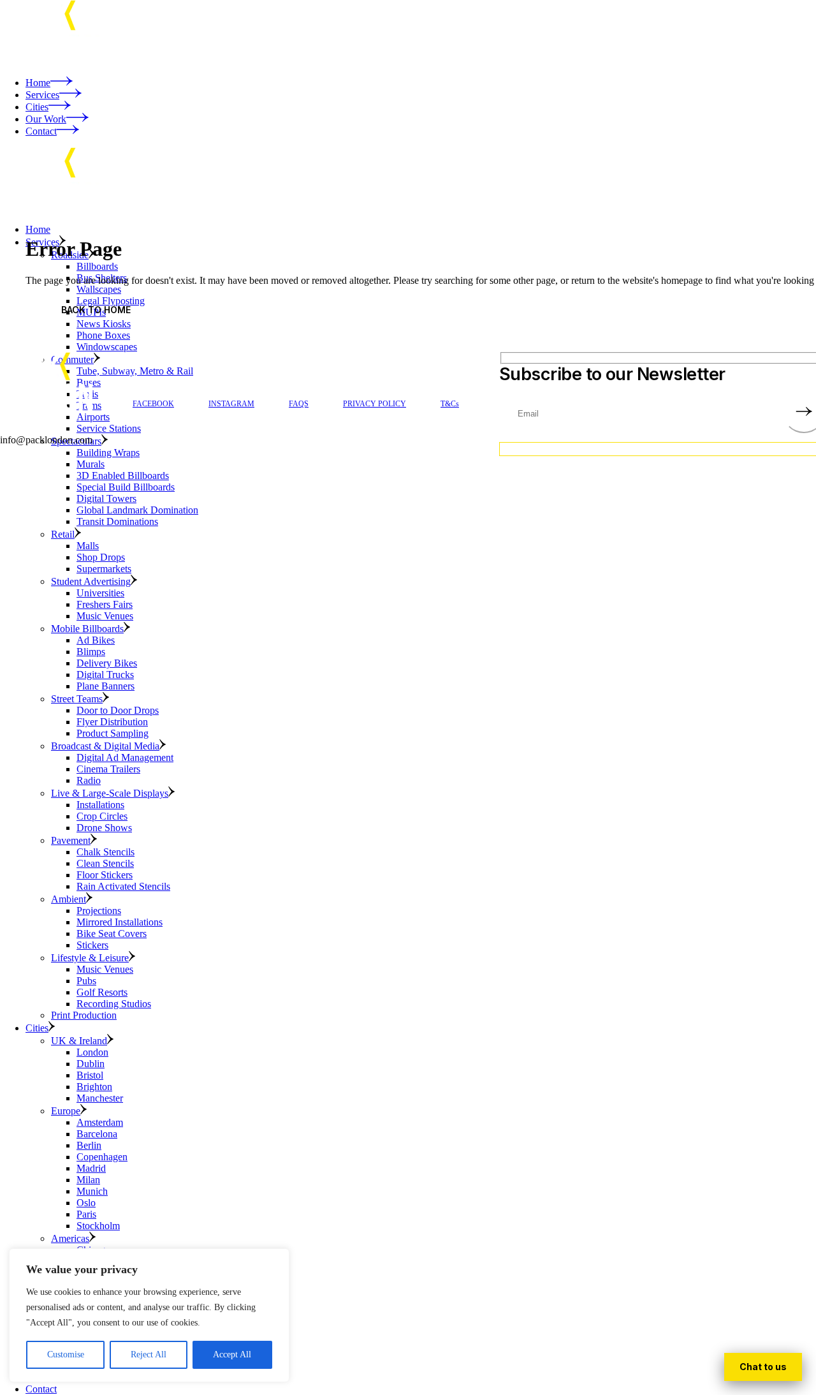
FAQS (299, 403)
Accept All (232, 1354)
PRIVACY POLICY (374, 403)
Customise (65, 1354)
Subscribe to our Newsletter (612, 374)
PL (763, 1367)
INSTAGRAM (231, 403)
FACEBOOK (153, 403)
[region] (149, 1315)
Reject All (148, 1354)
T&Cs (450, 403)
